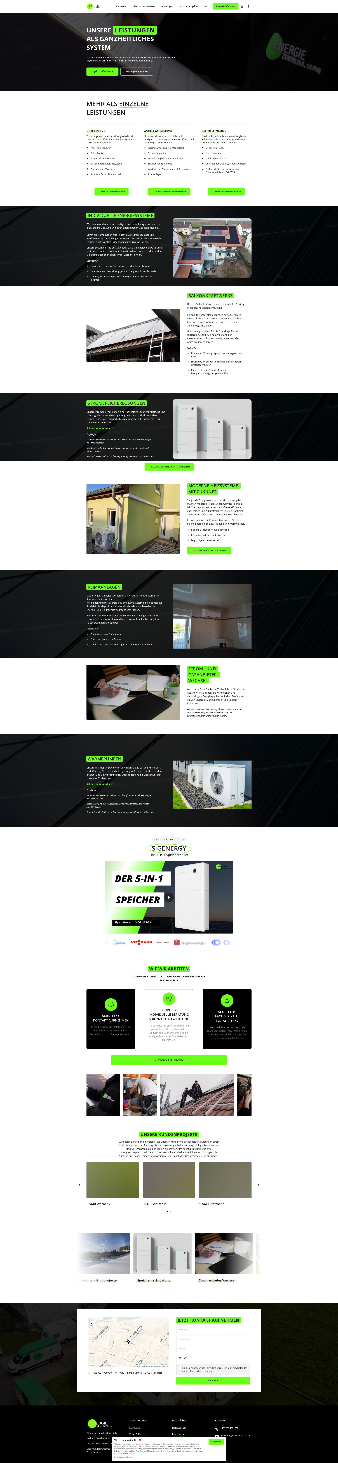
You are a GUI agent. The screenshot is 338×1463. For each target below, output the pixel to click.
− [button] (91, 1323)
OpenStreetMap (148, 1366)
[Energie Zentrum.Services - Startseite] (95, 6)
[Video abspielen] (169, 897)
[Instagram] (243, 6)
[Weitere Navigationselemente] (205, 6)
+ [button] (91, 1320)
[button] (257, 1184)
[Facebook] (249, 6)
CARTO (165, 1366)
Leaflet (138, 1366)
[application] (128, 1342)
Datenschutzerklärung (201, 1371)
